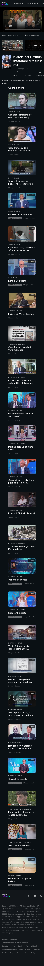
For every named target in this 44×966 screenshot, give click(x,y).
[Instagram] (35, 896)
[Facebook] (29, 896)
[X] (41, 896)
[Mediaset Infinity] (5, 3)
